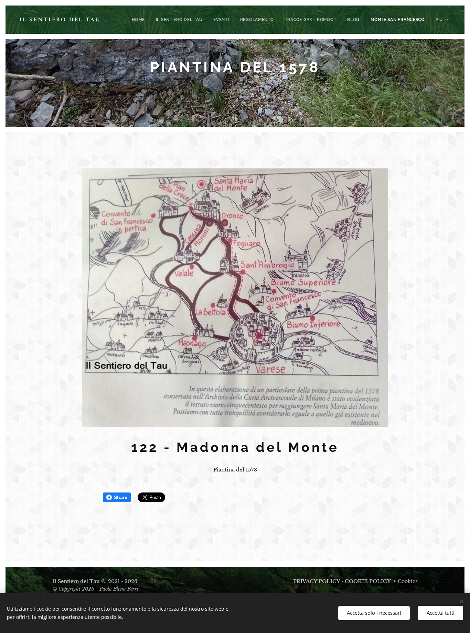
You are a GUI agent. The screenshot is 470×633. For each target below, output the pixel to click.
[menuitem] (140, 19)
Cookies (407, 581)
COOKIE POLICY (368, 581)
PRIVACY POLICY (316, 581)
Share (120, 497)
